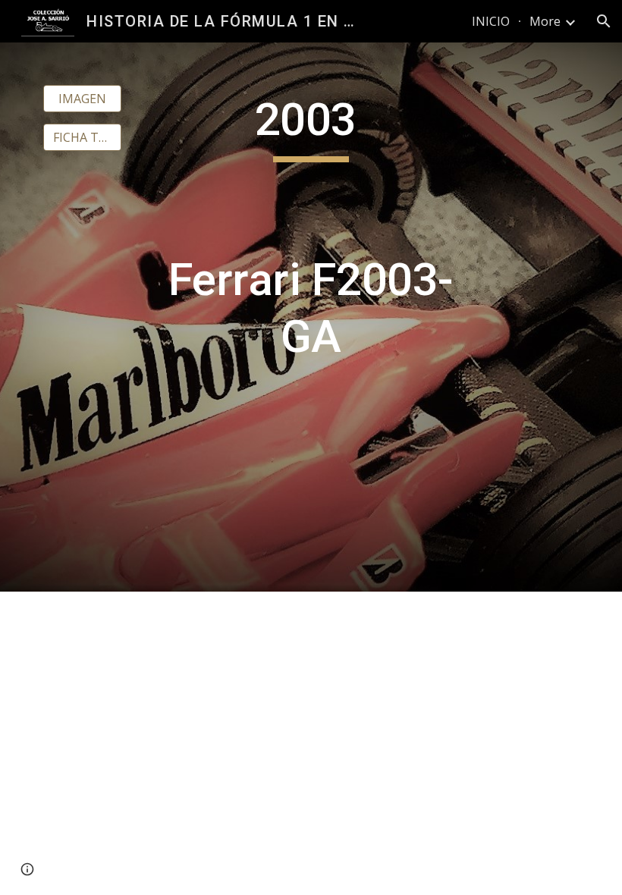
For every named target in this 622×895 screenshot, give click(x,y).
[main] (311, 317)
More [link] (545, 21)
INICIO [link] (491, 21)
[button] (604, 21)
